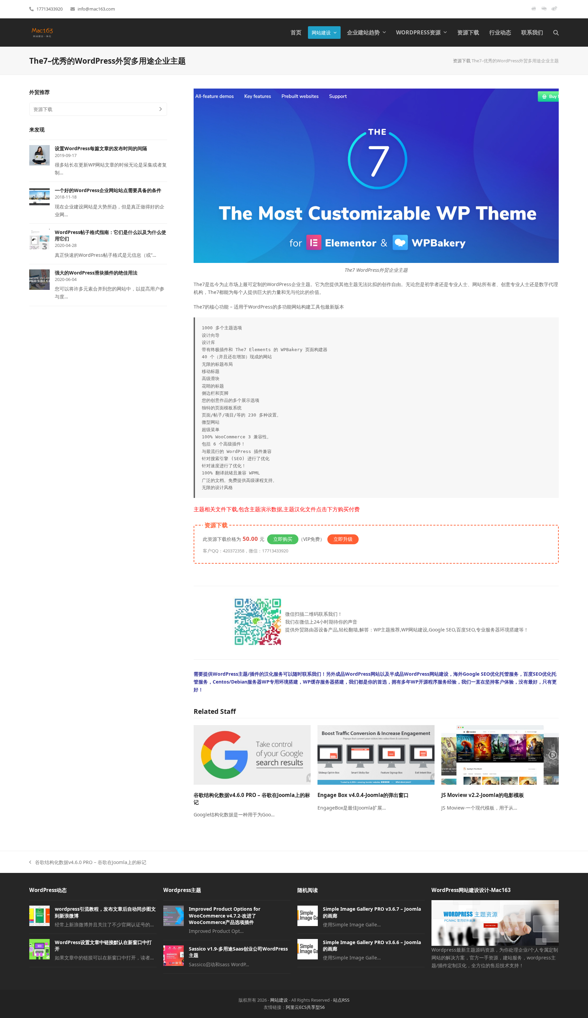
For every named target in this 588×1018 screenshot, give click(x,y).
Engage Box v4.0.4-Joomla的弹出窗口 (363, 795)
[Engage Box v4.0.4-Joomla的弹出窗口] (376, 754)
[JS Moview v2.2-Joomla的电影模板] (499, 754)
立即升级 (343, 539)
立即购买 (282, 539)
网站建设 (279, 1000)
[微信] (544, 11)
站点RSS (341, 1000)
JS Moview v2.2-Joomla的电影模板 (482, 795)
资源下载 (462, 61)
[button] (556, 32)
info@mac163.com (96, 9)
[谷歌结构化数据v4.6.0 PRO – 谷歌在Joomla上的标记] (252, 754)
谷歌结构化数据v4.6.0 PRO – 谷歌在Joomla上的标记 (87, 862)
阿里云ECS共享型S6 (305, 1007)
